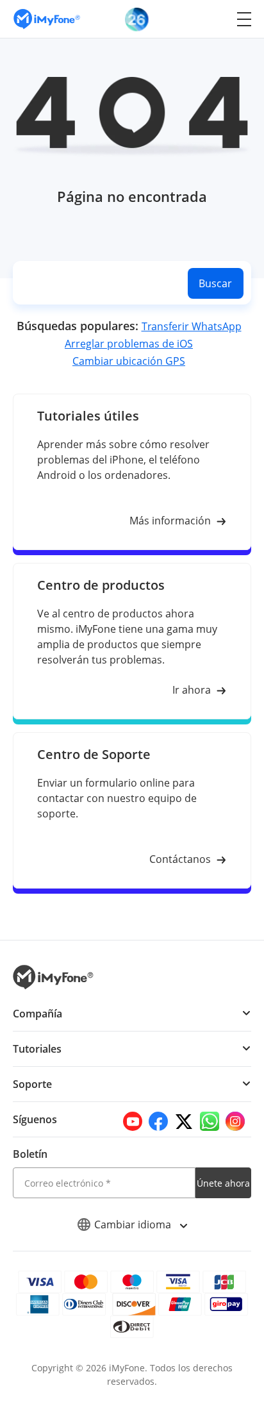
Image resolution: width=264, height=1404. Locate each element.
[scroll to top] (242, 1278)
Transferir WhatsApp (192, 326)
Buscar (215, 283)
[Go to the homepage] (53, 18)
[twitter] (184, 1121)
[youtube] (132, 1121)
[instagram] (235, 1121)
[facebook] (158, 1121)
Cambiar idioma (134, 1224)
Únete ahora (223, 1183)
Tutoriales (37, 1049)
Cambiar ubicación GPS (128, 361)
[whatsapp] (209, 1121)
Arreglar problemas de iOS (129, 344)
